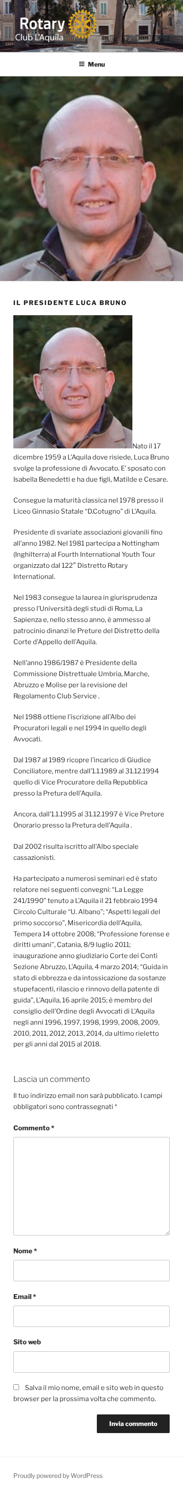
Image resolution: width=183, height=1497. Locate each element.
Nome (25, 1251)
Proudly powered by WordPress (58, 1475)
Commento (33, 1128)
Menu (96, 64)
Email (24, 1297)
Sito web (27, 1342)
